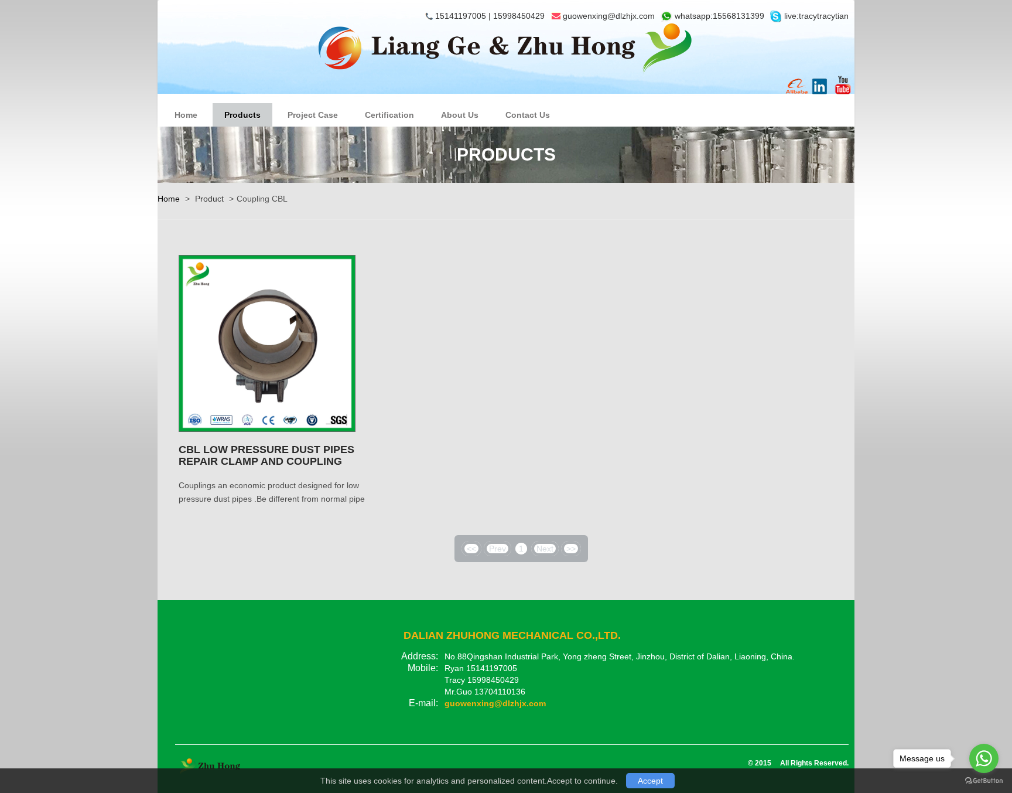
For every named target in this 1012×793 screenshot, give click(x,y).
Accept (650, 780)
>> (571, 548)
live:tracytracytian (815, 16)
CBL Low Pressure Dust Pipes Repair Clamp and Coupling (266, 455)
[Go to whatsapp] (984, 758)
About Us (459, 115)
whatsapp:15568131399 (718, 16)
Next (544, 548)
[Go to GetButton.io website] (984, 781)
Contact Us (527, 115)
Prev (497, 548)
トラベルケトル (317, 738)
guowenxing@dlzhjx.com (609, 16)
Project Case (313, 115)
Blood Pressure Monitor (225, 738)
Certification (389, 115)
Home (186, 115)
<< (471, 548)
